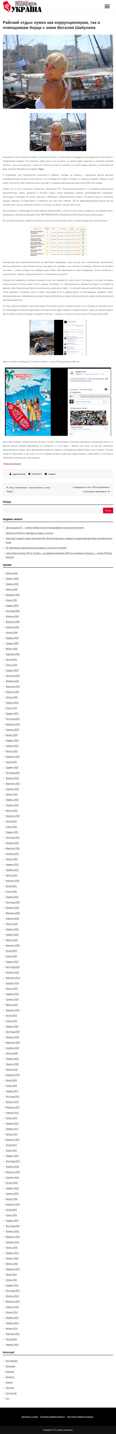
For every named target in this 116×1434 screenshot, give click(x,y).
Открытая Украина (12, 464)
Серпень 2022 (12, 789)
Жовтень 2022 (12, 778)
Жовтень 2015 (12, 1231)
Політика (10, 1388)
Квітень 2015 (12, 1264)
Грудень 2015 (12, 1220)
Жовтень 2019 (12, 972)
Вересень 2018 (13, 1042)
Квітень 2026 (12, 589)
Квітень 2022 (12, 810)
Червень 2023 (12, 740)
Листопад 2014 (13, 1290)
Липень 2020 (12, 924)
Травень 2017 (12, 1129)
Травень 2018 (12, 1064)
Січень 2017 (11, 1150)
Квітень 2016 (12, 1199)
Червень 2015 (12, 1253)
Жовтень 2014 (12, 1296)
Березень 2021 (13, 880)
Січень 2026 (11, 600)
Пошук (7, 501)
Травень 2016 (12, 1193)
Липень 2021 (12, 859)
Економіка (10, 1366)
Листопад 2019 (13, 967)
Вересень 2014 (13, 1301)
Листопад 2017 (13, 1096)
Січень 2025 (11, 665)
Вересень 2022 (13, 783)
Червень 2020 (12, 929)
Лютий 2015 (11, 1274)
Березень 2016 (13, 1204)
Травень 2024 (12, 702)
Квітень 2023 (12, 751)
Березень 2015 (13, 1269)
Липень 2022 (12, 794)
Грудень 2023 (12, 713)
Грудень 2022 (12, 767)
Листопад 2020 (13, 902)
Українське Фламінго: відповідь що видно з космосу (29, 533)
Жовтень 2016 (12, 1166)
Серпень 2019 (12, 983)
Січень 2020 (11, 956)
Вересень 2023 (13, 724)
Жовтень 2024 (12, 681)
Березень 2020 (13, 945)
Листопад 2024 (13, 675)
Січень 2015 (11, 1280)
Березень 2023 (13, 756)
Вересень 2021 (13, 848)
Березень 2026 (13, 595)
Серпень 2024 (12, 692)
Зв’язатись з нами (30, 1417)
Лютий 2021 (11, 886)
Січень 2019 (11, 1021)
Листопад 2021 (13, 837)
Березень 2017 (13, 1139)
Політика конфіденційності (52, 1417)
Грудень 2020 (12, 897)
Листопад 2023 (13, 719)
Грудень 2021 (12, 832)
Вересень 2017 (13, 1107)
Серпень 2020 (12, 918)
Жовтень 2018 (12, 1037)
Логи (41, 169)
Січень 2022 (11, 827)
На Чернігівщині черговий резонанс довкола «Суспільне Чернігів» (36, 548)
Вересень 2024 (13, 686)
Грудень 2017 (12, 1091)
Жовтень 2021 (12, 843)
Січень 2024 (11, 708)
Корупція (10, 1371)
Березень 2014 (13, 1334)
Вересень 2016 (13, 1172)
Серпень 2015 (12, 1242)
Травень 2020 (12, 934)
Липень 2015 (12, 1247)
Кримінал (10, 1377)
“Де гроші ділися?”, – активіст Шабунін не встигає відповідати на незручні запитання (45, 527)
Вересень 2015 (13, 1237)
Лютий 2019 (11, 1015)
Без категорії (12, 1361)
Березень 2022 (13, 816)
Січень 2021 (11, 891)
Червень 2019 (12, 994)
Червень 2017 (12, 1123)
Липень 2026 (12, 573)
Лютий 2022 (11, 821)
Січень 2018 (11, 1085)
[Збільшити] (82, 116)
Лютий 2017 (11, 1145)
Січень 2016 (11, 1215)
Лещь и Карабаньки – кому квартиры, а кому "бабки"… (28, 489)
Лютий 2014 (11, 1339)
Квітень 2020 (12, 940)
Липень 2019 (12, 988)
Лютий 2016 (11, 1210)
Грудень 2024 (12, 670)
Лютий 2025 (11, 659)
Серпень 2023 (12, 729)
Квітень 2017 (12, 1134)
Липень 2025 (12, 632)
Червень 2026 (12, 578)
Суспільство (11, 1393)
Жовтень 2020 (12, 907)
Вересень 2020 (13, 913)
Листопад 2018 (13, 1032)
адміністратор (19, 474)
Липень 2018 (12, 1053)
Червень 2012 (12, 1344)
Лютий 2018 (11, 1080)
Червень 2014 (12, 1317)
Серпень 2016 (12, 1177)
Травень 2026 (12, 584)
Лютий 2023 (11, 762)
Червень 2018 (12, 1059)
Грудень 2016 (12, 1156)
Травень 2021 (12, 870)
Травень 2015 (12, 1258)
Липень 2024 (12, 697)
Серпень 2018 (12, 1048)
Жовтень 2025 (12, 616)
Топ (7, 1398)
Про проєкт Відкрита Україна (80, 1417)
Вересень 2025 (13, 622)
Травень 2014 (12, 1323)
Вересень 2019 (13, 978)
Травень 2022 (12, 805)
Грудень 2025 (12, 605)
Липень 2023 (12, 735)
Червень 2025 (12, 638)
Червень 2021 (12, 864)
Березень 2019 (13, 1010)
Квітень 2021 (12, 875)
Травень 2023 (12, 746)
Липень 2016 (12, 1183)
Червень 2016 (12, 1188)
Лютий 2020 (11, 951)
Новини (52, 474)
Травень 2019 (12, 999)
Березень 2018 (13, 1075)
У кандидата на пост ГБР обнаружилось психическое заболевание (91, 489)
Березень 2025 (13, 654)
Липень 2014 (12, 1312)
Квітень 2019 (12, 1005)
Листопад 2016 (13, 1161)
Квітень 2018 (12, 1069)
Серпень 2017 (12, 1112)
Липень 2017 (12, 1118)
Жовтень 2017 (12, 1102)
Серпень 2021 (12, 854)
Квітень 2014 (12, 1328)
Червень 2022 (12, 800)
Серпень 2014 (12, 1307)
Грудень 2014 (12, 1285)
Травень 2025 (12, 643)
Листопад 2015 (13, 1226)
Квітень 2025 (12, 649)
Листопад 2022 (13, 773)
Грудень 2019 (12, 961)
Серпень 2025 (12, 627)
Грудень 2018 (12, 1026)
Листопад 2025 (13, 611)
